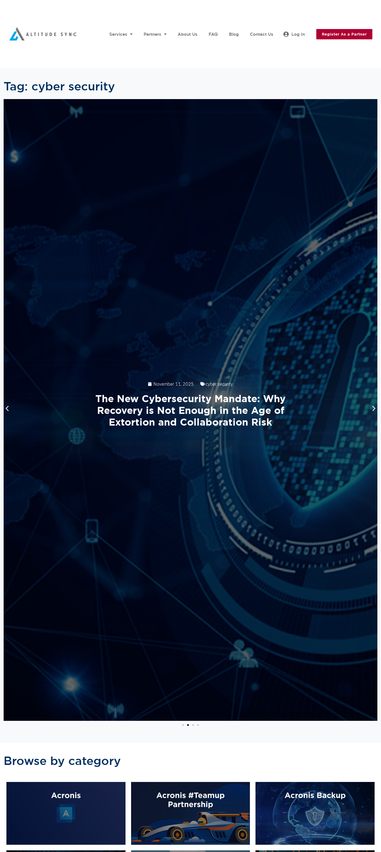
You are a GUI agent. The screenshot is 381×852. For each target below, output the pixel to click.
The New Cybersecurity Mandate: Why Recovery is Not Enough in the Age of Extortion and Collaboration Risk (190, 410)
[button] (7, 408)
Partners (152, 34)
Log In (298, 34)
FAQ (213, 34)
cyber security (219, 384)
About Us (187, 34)
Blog (234, 34)
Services (118, 34)
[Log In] (286, 34)
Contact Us (261, 34)
